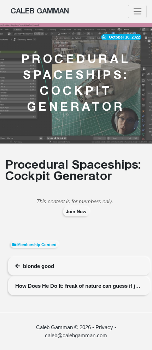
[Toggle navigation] (137, 11)
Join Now (76, 211)
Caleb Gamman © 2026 (63, 327)
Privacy (104, 327)
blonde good (38, 266)
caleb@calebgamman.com (76, 335)
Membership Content (37, 245)
